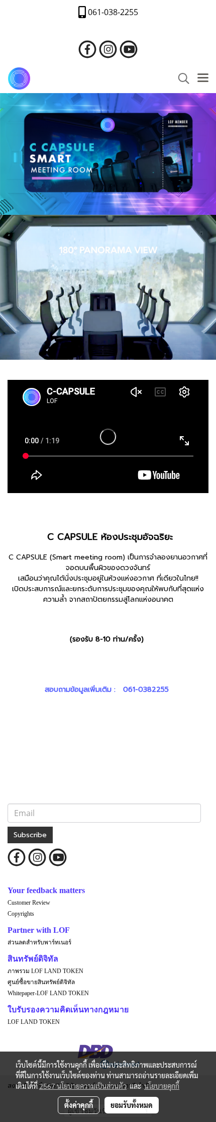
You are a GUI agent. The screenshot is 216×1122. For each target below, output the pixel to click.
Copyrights (21, 913)
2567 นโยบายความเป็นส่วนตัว (83, 1085)
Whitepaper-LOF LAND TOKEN (48, 993)
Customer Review (29, 902)
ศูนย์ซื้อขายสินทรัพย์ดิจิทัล (41, 982)
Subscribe (30, 835)
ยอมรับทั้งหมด (132, 1104)
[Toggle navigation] (203, 78)
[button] (180, 78)
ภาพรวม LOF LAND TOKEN (45, 971)
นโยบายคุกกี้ (161, 1085)
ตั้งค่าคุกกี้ (78, 1104)
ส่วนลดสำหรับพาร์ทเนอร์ (39, 942)
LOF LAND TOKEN (34, 1021)
